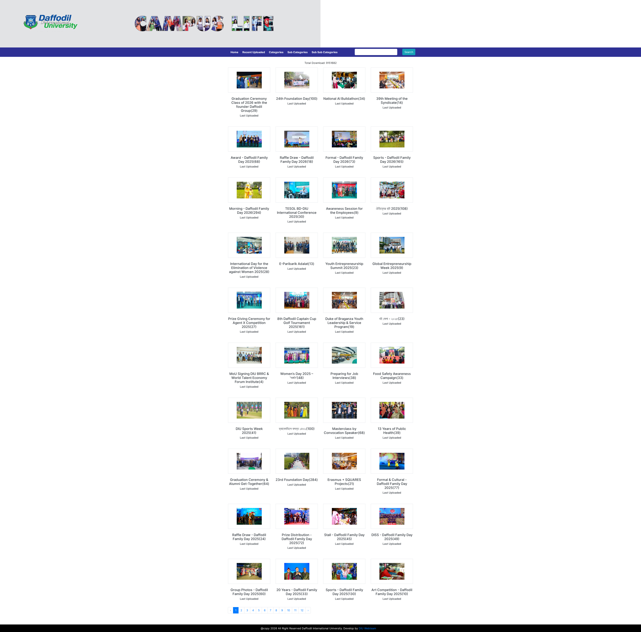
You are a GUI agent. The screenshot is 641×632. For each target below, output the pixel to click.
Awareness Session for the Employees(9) (344, 211)
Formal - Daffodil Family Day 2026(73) (344, 160)
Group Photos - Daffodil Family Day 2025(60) (249, 592)
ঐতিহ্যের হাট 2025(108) (392, 209)
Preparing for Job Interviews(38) (344, 376)
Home (234, 52)
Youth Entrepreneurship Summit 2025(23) (344, 266)
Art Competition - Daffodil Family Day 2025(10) (391, 592)
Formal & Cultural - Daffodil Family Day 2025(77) (392, 484)
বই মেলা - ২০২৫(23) (392, 319)
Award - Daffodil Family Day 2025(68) (249, 160)
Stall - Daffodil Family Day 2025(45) (344, 537)
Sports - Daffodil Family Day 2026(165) (392, 160)
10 (288, 610)
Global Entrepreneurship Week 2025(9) (391, 266)
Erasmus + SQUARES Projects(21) (344, 482)
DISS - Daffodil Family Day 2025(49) (391, 537)
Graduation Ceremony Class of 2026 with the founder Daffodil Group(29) (249, 105)
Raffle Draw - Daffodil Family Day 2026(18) (297, 160)
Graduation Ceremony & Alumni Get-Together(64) (249, 482)
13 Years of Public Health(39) (392, 431)
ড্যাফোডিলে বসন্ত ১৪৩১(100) (297, 429)
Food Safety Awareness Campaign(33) (392, 376)
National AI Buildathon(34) (344, 99)
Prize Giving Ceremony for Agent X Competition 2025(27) (249, 323)
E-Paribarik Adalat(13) (296, 264)
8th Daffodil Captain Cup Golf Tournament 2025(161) (296, 323)
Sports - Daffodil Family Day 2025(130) (344, 592)
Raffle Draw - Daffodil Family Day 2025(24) (249, 537)
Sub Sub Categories (325, 52)
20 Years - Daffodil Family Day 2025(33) (296, 592)
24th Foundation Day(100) (296, 99)
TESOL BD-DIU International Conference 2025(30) (296, 213)
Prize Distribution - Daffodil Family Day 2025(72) (297, 539)
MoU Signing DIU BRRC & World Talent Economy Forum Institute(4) (249, 378)
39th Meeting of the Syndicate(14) (392, 101)
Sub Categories (297, 52)
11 (295, 610)
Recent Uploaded (253, 52)
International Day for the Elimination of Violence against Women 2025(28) (249, 268)
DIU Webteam (367, 628)
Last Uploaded (249, 115)
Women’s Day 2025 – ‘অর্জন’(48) (296, 376)
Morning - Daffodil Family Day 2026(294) (249, 211)
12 (302, 610)
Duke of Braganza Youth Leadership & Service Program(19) (344, 323)
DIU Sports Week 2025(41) (249, 431)
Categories (276, 52)
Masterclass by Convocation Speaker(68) (344, 431)
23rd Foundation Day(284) (297, 480)
